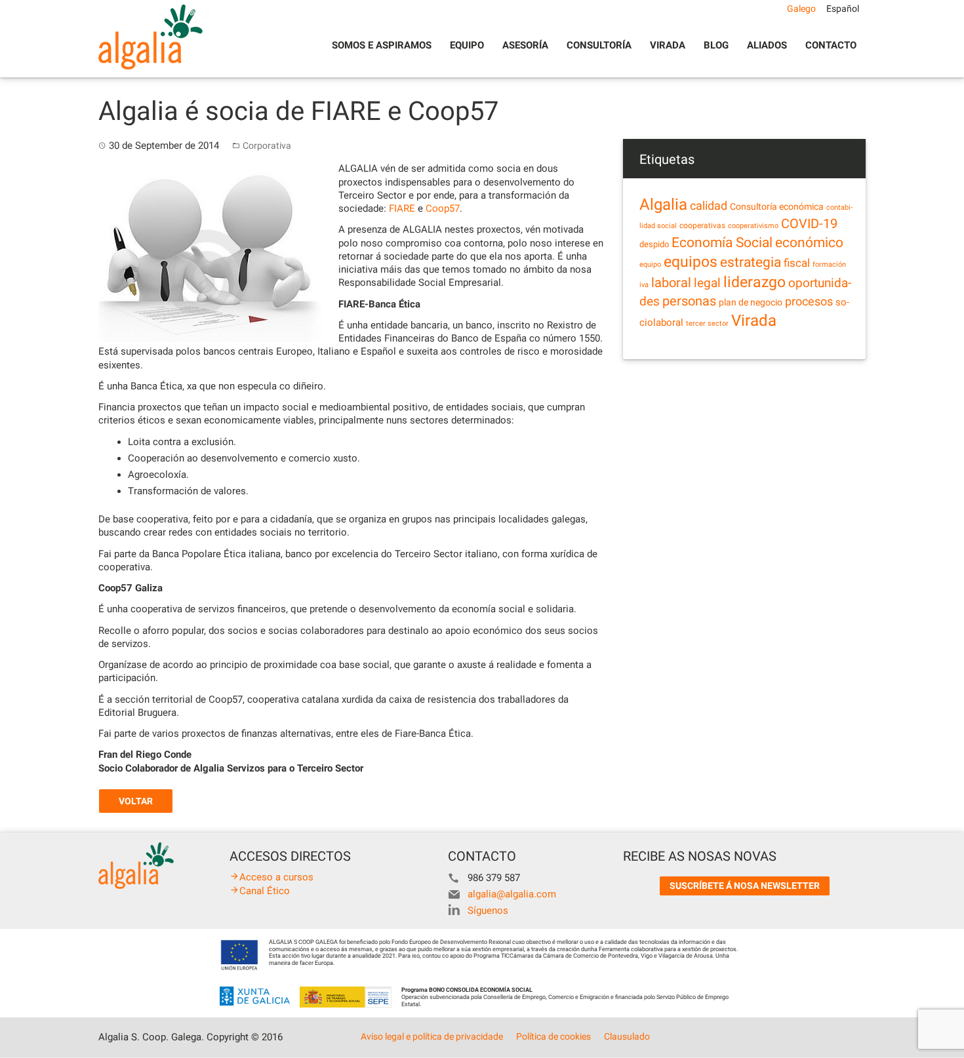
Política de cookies (553, 1036)
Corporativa (267, 145)
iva (644, 285)
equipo (650, 264)
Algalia (663, 204)
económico (809, 242)
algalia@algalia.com (512, 894)
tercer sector (707, 323)
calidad (708, 206)
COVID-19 (809, 223)
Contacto (830, 45)
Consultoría (599, 45)
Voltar (136, 801)
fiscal (797, 262)
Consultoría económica (777, 206)
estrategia (750, 262)
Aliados (767, 45)
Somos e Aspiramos (382, 45)
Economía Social (722, 242)
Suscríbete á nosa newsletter (745, 885)
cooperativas (702, 225)
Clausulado (627, 1036)
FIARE (402, 208)
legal (707, 282)
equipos (690, 262)
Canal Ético (264, 891)
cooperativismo (753, 226)
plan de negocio (750, 302)
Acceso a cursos (276, 877)
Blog (716, 45)
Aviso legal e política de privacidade (432, 1036)
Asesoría (525, 45)
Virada (667, 45)
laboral (671, 282)
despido (654, 244)
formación (829, 264)
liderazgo (754, 282)
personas (689, 301)
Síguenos (488, 910)
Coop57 (443, 208)
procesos (809, 301)
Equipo (467, 45)
